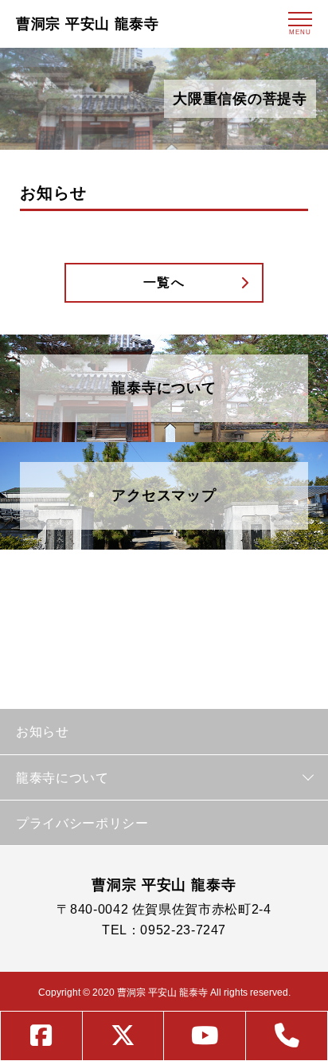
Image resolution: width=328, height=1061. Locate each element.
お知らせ (42, 731)
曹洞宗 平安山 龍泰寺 (87, 24)
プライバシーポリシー (82, 823)
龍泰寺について (62, 777)
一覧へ (164, 282)
